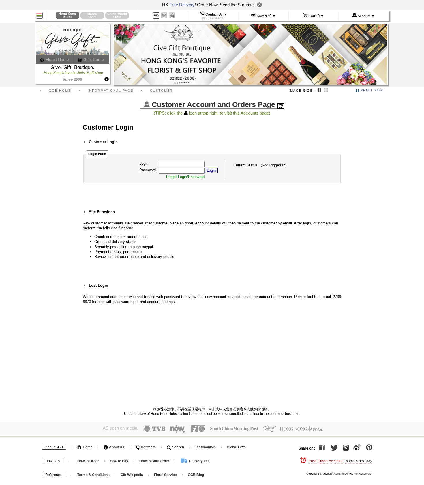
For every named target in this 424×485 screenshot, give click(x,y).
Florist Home (56, 59)
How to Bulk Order (154, 461)
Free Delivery (182, 4)
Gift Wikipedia (132, 475)
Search (177, 447)
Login (143, 163)
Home (87, 447)
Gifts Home (93, 59)
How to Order (88, 461)
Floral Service (165, 475)
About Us (116, 447)
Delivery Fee (199, 461)
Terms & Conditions (93, 475)
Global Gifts (236, 447)
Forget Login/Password (185, 177)
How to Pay (119, 461)
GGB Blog (196, 475)
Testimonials (205, 447)
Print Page (372, 90)
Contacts (148, 447)
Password (147, 170)
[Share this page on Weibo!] (357, 448)
